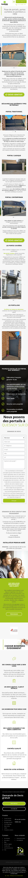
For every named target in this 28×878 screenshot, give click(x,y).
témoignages (14, 614)
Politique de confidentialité (16, 875)
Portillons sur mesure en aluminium (13, 309)
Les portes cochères (14, 245)
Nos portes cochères (9, 253)
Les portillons (14, 305)
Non (8, 875)
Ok (5, 875)
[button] (14, 1)
